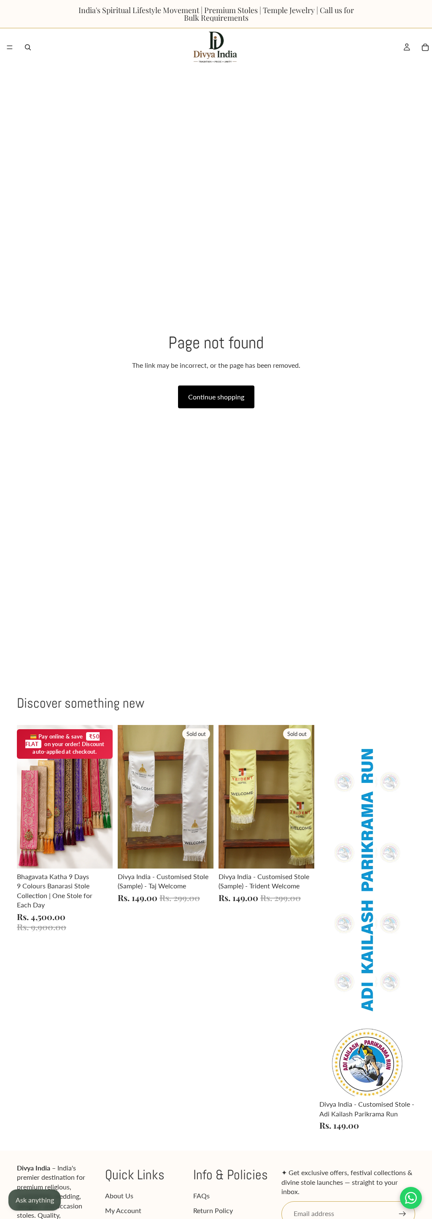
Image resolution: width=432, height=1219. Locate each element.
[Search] (28, 47)
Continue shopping (216, 397)
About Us (119, 1196)
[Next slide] (103, 796)
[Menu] (9, 47)
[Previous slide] (26, 796)
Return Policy (213, 1210)
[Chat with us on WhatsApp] (411, 1198)
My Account (123, 1210)
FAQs (201, 1196)
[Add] (99, 855)
